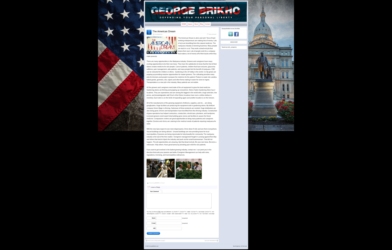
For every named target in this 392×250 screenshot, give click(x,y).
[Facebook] (236, 34)
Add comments (212, 34)
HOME (184, 24)
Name (153, 218)
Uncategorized (158, 34)
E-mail (153, 223)
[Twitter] (230, 34)
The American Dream (164, 31)
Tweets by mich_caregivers (229, 47)
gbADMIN (156, 183)
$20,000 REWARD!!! (210, 240)
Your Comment (154, 191)
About (196, 24)
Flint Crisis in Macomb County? (156, 240)
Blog (201, 24)
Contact (207, 24)
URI (154, 228)
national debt (233, 42)
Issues (190, 24)
